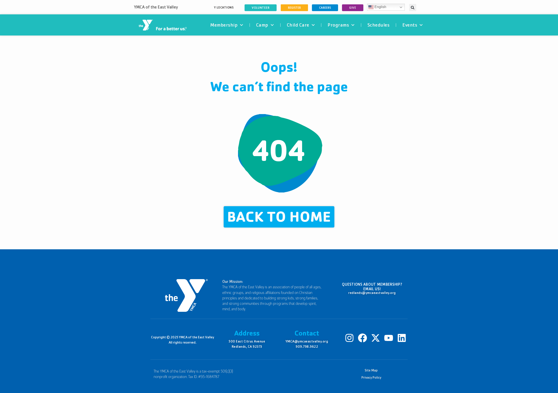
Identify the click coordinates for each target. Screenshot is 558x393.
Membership (224, 25)
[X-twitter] (375, 338)
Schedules (378, 25)
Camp (262, 25)
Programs (338, 25)
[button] (412, 7)
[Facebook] (362, 338)
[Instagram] (349, 338)
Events (409, 25)
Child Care (298, 25)
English (380, 7)
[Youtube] (388, 338)
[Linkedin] (402, 338)
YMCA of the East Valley (156, 7)
